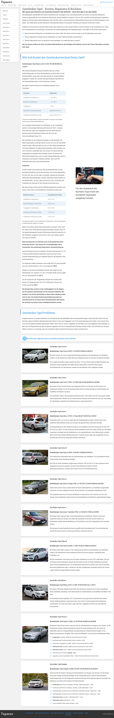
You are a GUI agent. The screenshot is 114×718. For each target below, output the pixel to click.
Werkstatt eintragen (68, 714)
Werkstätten (22, 5)
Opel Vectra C (6, 56)
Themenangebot (78, 713)
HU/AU (30, 5)
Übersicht (5, 11)
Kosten (5, 15)
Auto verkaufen (51, 5)
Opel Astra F (6, 43)
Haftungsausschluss (57, 713)
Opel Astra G (6, 39)
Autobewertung (39, 5)
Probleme (5, 19)
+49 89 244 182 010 (107, 2)
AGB (86, 713)
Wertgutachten (76, 5)
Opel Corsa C (6, 27)
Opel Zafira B (6, 47)
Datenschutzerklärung (42, 713)
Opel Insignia (6, 60)
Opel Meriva (6, 51)
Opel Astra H (6, 35)
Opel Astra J (6, 31)
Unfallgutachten (63, 5)
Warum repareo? (88, 5)
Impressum (29, 713)
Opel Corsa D (6, 23)
